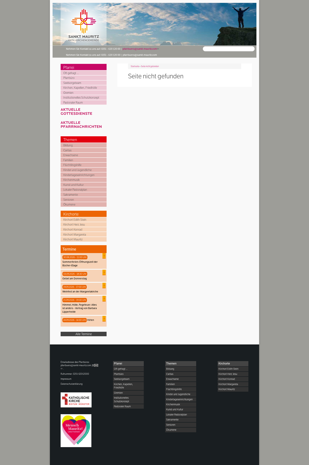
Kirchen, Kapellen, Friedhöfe (80, 88)
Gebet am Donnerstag (74, 278)
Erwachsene (70, 155)
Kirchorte (71, 214)
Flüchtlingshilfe (72, 165)
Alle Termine (83, 334)
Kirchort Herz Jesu (74, 224)
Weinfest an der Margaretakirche (80, 291)
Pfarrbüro (69, 78)
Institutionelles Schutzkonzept (81, 97)
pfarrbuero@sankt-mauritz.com (140, 48)
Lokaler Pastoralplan (75, 190)
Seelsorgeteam (72, 83)
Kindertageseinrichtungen (79, 175)
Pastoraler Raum (73, 102)
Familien (68, 160)
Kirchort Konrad (72, 229)
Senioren (68, 200)
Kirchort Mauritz (73, 239)
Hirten (90, 320)
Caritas (67, 150)
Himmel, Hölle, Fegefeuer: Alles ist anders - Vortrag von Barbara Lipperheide (79, 308)
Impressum (66, 378)
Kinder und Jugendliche (77, 170)
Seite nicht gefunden (150, 66)
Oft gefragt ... (71, 73)
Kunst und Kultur (73, 185)
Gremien (68, 93)
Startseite (135, 66)
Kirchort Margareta (74, 234)
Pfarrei (68, 67)
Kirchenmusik (71, 180)
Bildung (68, 145)
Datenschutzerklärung (72, 383)
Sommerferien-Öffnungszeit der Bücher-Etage (80, 263)
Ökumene (69, 204)
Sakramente (70, 195)
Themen (70, 139)
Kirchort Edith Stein (74, 220)
